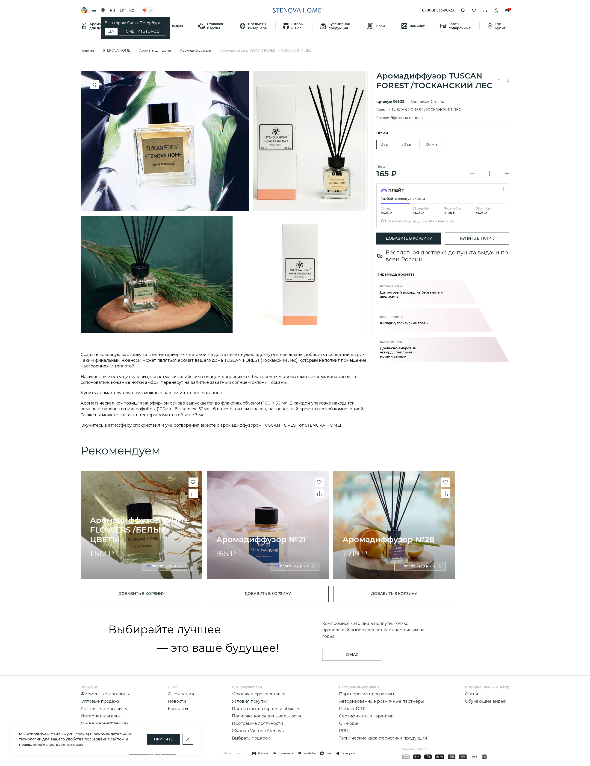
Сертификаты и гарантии (366, 716)
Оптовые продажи (101, 701)
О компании (181, 693)
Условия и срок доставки (259, 693)
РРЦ (343, 730)
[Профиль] (496, 10)
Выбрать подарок (251, 738)
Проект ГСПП (353, 708)
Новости (177, 701)
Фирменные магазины (105, 693)
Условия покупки (250, 701)
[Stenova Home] (297, 10)
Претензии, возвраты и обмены (266, 708)
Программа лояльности (257, 723)
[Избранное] (474, 10)
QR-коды (348, 723)
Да (111, 31)
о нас (352, 654)
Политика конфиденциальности (266, 716)
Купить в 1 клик (477, 238)
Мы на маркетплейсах (104, 723)
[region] (225, 203)
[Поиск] (463, 10)
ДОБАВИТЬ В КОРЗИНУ (409, 238)
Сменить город (142, 31)
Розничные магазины (104, 708)
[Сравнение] (485, 10)
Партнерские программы (366, 693)
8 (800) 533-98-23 (438, 10)
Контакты (178, 708)
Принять (163, 739)
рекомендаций (72, 744)
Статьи (472, 693)
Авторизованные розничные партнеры (381, 701)
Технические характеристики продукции (383, 738)
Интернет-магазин (101, 716)
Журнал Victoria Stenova (258, 730)
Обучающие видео (485, 701)
